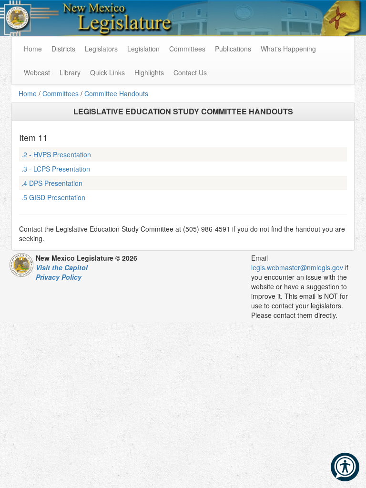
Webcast (37, 72)
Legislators (101, 48)
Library (70, 72)
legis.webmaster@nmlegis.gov (297, 267)
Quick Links (107, 72)
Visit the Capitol (62, 267)
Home (28, 93)
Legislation (143, 48)
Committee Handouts (116, 93)
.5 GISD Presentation (53, 197)
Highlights (149, 72)
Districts (63, 48)
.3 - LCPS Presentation (55, 168)
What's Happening (288, 48)
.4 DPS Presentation (51, 183)
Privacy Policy (58, 277)
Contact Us (190, 72)
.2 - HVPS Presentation (56, 154)
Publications (233, 48)
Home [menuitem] (33, 48)
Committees (187, 48)
